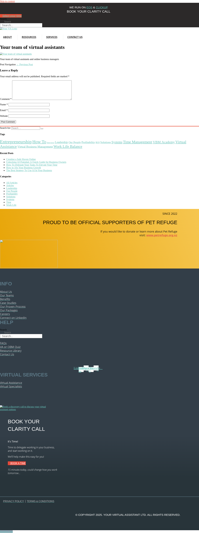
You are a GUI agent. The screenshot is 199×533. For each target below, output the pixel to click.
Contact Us (75, 37)
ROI (98, 142)
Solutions (105, 142)
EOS (89, 7)
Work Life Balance (67, 146)
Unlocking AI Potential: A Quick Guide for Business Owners (36, 162)
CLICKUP (102, 7)
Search (3, 19)
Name (4, 104)
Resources (29, 37)
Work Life (11, 205)
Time (8, 202)
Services (51, 37)
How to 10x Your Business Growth (23, 167)
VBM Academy (164, 142)
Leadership (61, 142)
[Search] (42, 128)
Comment (6, 99)
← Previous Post (24, 64)
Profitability (88, 142)
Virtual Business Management (35, 146)
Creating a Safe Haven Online (21, 159)
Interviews (50, 142)
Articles (10, 185)
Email (4, 110)
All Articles (11, 182)
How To (39, 141)
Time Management (137, 142)
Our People (75, 142)
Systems (116, 142)
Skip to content (7, 1)
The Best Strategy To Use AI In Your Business (29, 170)
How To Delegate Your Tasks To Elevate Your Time (31, 164)
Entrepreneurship (16, 141)
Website (4, 116)
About (7, 37)
